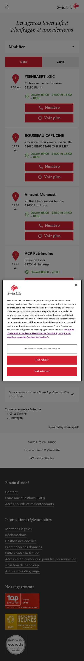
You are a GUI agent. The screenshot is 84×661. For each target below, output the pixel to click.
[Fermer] (76, 285)
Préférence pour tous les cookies (42, 348)
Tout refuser (42, 360)
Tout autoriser (42, 371)
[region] (42, 330)
